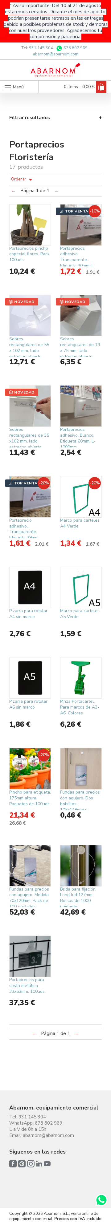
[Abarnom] (56, 70)
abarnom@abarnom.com (55, 54)
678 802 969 (75, 48)
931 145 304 (41, 48)
